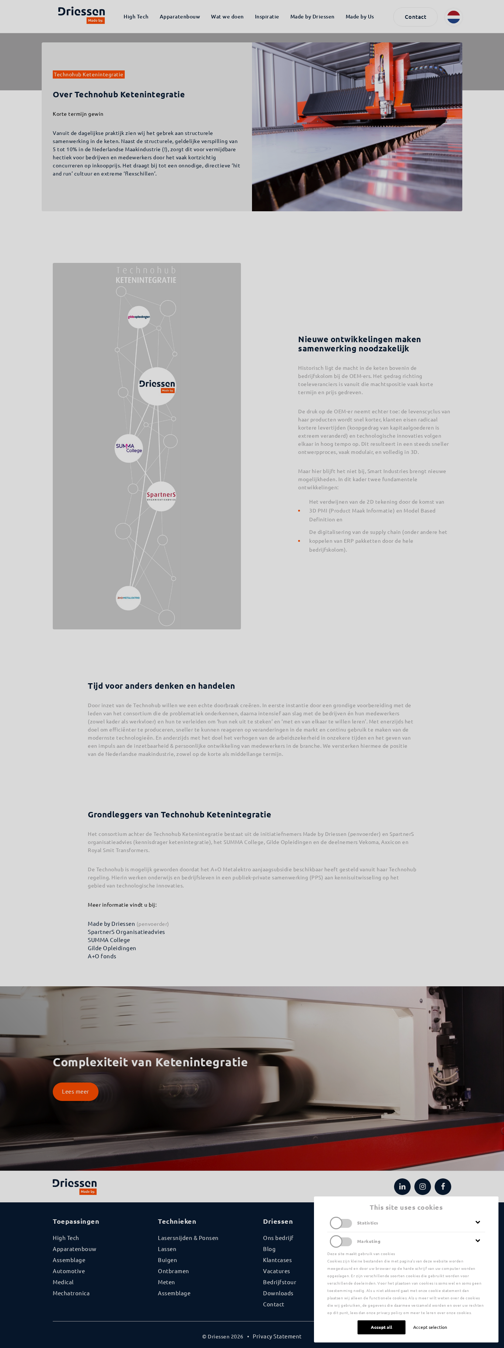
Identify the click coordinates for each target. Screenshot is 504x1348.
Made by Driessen (111, 924)
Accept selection (430, 1327)
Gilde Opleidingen (112, 948)
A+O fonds (102, 956)
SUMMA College (109, 940)
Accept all (381, 1327)
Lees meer (75, 1091)
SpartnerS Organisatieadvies (126, 932)
